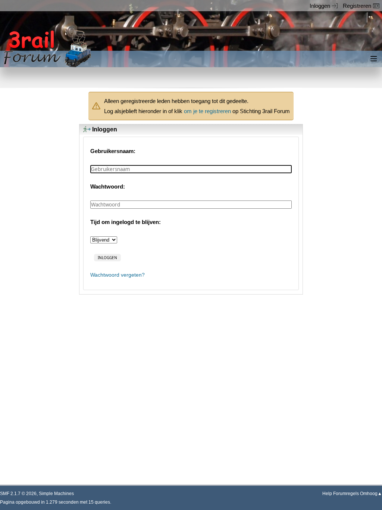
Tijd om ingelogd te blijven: (125, 222)
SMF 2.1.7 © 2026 (18, 493)
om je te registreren (207, 111)
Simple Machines (56, 493)
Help (327, 493)
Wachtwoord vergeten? (117, 275)
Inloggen (320, 6)
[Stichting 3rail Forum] (46, 48)
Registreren (357, 6)
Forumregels (346, 493)
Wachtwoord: (107, 186)
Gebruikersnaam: (112, 151)
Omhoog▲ (371, 493)
